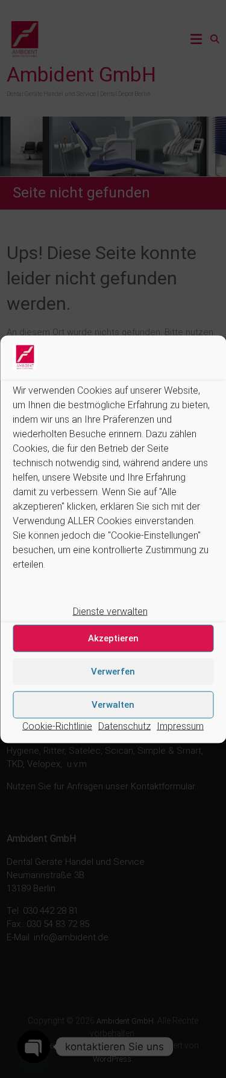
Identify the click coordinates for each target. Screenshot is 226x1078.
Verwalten (113, 704)
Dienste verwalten (110, 611)
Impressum (180, 725)
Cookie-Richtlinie (57, 725)
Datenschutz (124, 725)
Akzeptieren (113, 638)
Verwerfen (113, 671)
